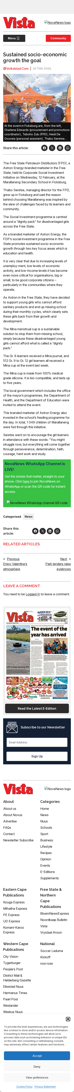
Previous (13, 559)
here (26, 481)
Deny (37, 1066)
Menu (9, 38)
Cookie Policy (24, 1086)
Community (58, 38)
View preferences (37, 1077)
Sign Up (37, 756)
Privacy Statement (45, 1086)
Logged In (33, 594)
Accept (37, 1055)
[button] (68, 1019)
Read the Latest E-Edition (37, 708)
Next (63, 559)
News (29, 516)
